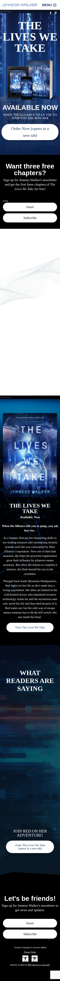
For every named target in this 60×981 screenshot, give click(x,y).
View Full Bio (30, 377)
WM (39, 965)
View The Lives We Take (30, 627)
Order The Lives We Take (30, 847)
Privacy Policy (30, 952)
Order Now (30, 132)
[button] (50, 5)
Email (5, 201)
